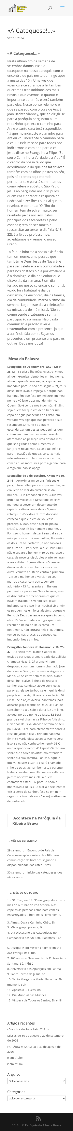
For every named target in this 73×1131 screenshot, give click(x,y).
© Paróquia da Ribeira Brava (41, 1125)
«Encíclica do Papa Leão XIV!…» (28, 1029)
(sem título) (15, 1058)
